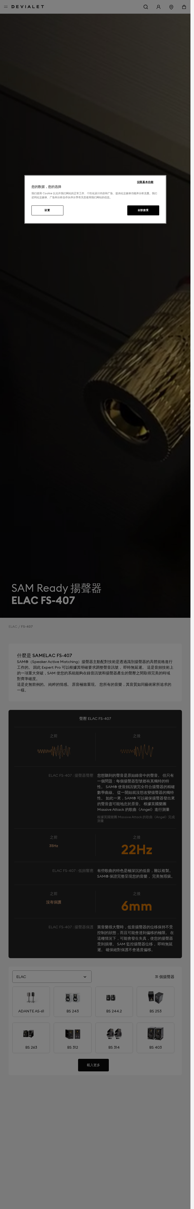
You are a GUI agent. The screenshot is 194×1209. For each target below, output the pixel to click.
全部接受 (143, 210)
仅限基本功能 (145, 182)
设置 (47, 210)
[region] (95, 199)
